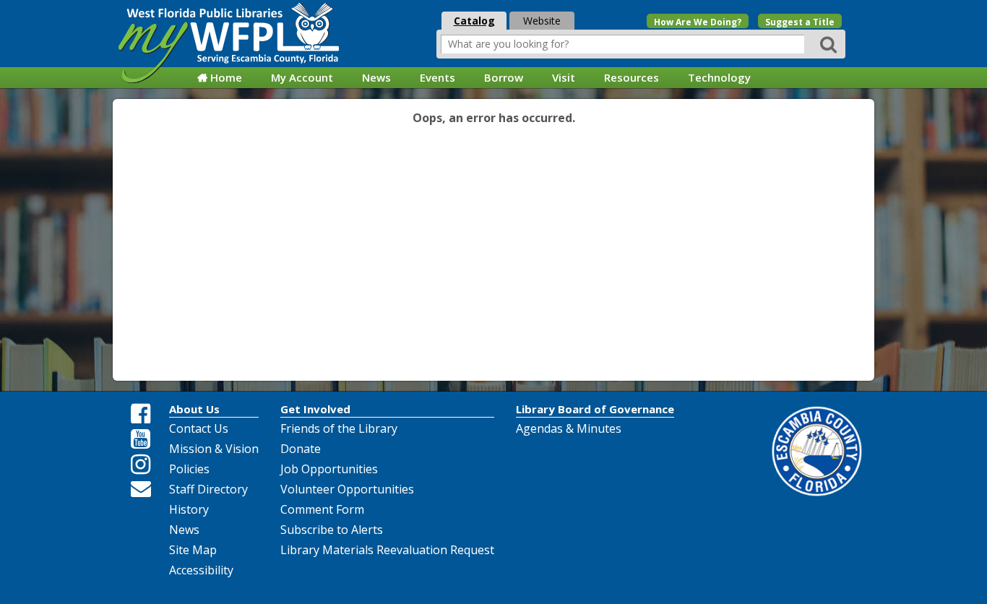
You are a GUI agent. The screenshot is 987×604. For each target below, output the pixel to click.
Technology (719, 77)
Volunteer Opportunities (347, 489)
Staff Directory (208, 489)
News (376, 77)
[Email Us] (141, 488)
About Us (194, 409)
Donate (300, 449)
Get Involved (315, 409)
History (189, 509)
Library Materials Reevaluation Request (387, 550)
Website (542, 20)
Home (226, 77)
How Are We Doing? (697, 22)
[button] (830, 43)
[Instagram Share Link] (141, 464)
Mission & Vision (214, 449)
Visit (563, 77)
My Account (302, 77)
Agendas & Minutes (568, 428)
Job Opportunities (329, 469)
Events (437, 77)
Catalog (474, 20)
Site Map (193, 550)
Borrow (503, 77)
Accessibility (201, 570)
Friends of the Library (338, 428)
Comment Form (322, 509)
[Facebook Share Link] (141, 414)
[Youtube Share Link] (141, 439)
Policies (189, 469)
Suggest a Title (800, 22)
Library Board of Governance (595, 409)
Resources (631, 77)
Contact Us (198, 428)
